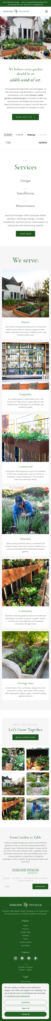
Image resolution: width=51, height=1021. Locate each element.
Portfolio (25, 935)
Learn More (25, 234)
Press (25, 939)
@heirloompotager (25, 737)
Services (25, 929)
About (25, 925)
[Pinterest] (28, 958)
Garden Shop (25, 932)
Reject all (25, 1008)
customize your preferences (18, 996)
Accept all (25, 1014)
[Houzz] (35, 958)
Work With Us (25, 117)
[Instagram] (15, 958)
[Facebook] (22, 958)
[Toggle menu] (46, 11)
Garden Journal (25, 942)
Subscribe (40, 886)
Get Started (25, 945)
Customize (25, 1002)
